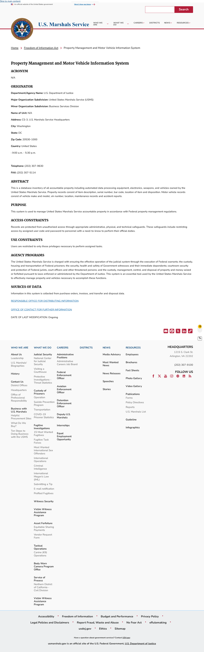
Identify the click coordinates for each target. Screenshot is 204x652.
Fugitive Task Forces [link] (41, 441)
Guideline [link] (131, 419)
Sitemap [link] (120, 629)
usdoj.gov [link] (85, 629)
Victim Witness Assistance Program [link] (43, 512)
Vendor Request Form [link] (43, 536)
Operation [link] (39, 397)
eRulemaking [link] (158, 622)
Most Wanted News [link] (111, 364)
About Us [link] (16, 354)
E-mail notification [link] (44, 488)
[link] (22, 29)
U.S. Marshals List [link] (136, 411)
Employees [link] (132, 354)
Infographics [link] (133, 427)
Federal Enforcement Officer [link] (64, 375)
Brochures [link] (131, 362)
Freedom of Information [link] (77, 616)
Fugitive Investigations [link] (42, 426)
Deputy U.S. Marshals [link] (63, 415)
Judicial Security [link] (43, 354)
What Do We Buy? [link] (18, 424)
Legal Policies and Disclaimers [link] (49, 622)
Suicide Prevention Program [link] (44, 403)
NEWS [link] (106, 347)
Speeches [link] (108, 381)
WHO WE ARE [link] (19, 347)
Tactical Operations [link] (40, 547)
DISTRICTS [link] (86, 347)
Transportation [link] (42, 409)
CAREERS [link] (62, 347)
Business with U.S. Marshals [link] (19, 410)
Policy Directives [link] (135, 402)
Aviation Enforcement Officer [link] (64, 389)
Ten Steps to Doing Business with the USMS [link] (19, 434)
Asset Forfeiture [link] (43, 523)
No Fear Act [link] (134, 622)
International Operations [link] (41, 459)
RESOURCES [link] (133, 347)
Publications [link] (133, 394)
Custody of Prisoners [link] (40, 392)
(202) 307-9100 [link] (183, 364)
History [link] (15, 373)
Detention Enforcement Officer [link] (64, 403)
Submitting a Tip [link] (43, 484)
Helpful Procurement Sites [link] (21, 417)
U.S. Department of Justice (140, 643)
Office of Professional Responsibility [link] (19, 397)
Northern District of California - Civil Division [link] (43, 587)
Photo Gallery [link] (134, 378)
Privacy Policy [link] (150, 616)
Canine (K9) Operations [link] (40, 554)
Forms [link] (129, 397)
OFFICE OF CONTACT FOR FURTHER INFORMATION (41, 309)
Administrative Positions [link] (65, 356)
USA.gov (126, 637)
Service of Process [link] (39, 579)
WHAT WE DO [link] (42, 347)
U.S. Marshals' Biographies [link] (19, 364)
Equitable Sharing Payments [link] (44, 528)
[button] (166, 331)
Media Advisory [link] (112, 354)
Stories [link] (107, 389)
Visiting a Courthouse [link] (40, 370)
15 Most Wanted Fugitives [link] (43, 433)
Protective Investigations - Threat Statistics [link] (43, 379)
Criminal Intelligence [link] (40, 467)
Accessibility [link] (46, 616)
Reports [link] (130, 407)
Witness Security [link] (43, 501)
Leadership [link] (17, 358)
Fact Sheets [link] (132, 370)
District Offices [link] (19, 385)
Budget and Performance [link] (117, 616)
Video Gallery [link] (134, 386)
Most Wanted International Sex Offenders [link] (43, 450)
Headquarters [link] (19, 390)
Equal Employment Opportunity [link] (64, 436)
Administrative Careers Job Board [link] (67, 362)
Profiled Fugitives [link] (43, 493)
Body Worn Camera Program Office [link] (44, 566)
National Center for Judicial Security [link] (42, 361)
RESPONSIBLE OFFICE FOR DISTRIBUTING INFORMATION (45, 301)
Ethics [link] (103, 629)
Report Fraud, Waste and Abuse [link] (98, 622)
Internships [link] (63, 425)
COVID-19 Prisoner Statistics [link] (44, 415)
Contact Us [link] (17, 381)
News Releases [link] (111, 373)
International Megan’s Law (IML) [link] (41, 476)
